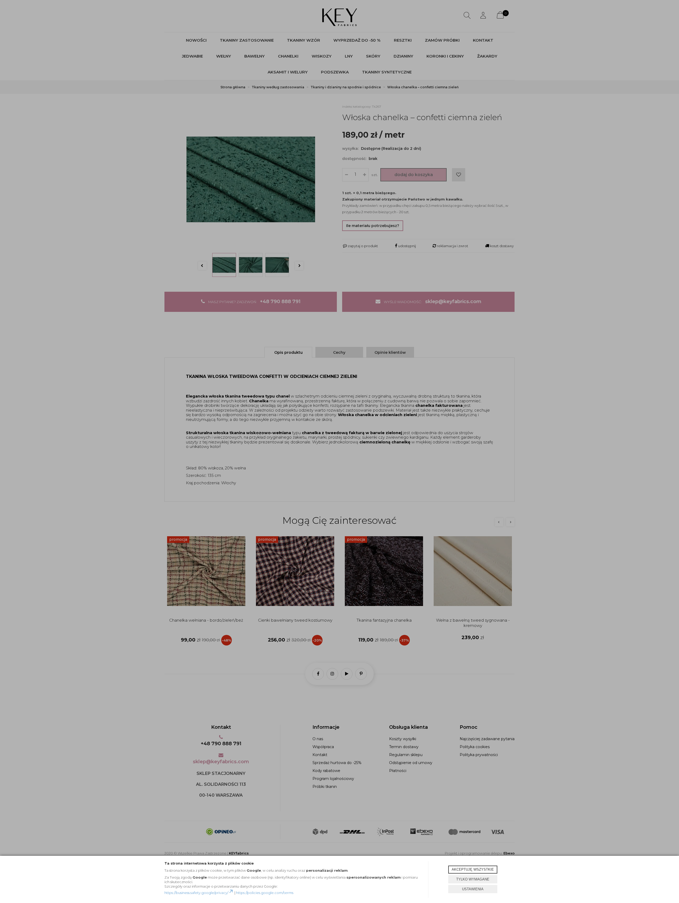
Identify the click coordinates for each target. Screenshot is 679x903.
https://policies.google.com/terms (264, 893)
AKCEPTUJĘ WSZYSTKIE (473, 869)
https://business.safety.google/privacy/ (196, 893)
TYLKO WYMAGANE (472, 879)
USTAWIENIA (473, 889)
